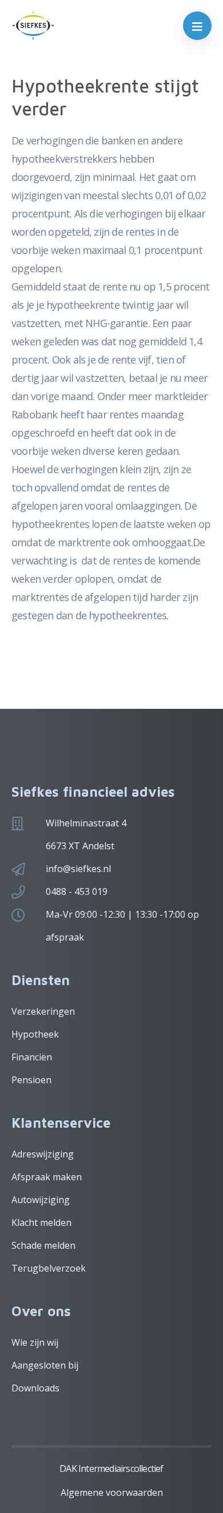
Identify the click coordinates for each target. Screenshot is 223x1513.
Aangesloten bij (44, 1365)
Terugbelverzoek (48, 1268)
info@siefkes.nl (78, 868)
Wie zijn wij (34, 1342)
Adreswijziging (42, 1154)
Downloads (35, 1388)
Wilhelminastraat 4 (86, 823)
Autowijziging (40, 1199)
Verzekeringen (43, 1011)
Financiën (31, 1057)
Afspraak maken (46, 1177)
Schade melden (43, 1245)
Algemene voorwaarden (112, 1492)
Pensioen (31, 1080)
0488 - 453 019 (76, 891)
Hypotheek (35, 1034)
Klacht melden (41, 1222)
